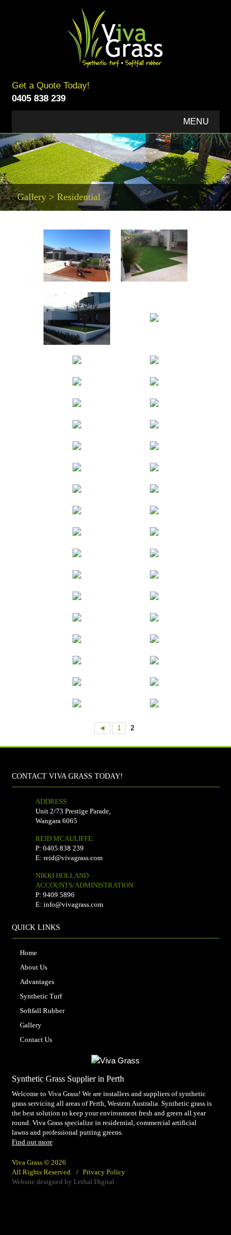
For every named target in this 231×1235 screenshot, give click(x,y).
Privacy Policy (104, 1172)
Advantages (37, 982)
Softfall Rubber (42, 1011)
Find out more (32, 1142)
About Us (33, 967)
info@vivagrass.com (73, 904)
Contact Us (36, 1040)
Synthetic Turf (41, 996)
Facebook (210, 94)
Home (28, 953)
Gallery (30, 1025)
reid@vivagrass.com (73, 858)
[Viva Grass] (115, 13)
